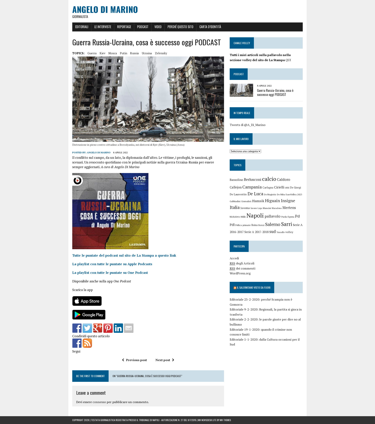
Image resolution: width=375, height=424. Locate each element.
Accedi (234, 258)
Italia (235, 207)
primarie (247, 225)
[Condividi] (77, 328)
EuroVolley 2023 (294, 194)
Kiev (102, 53)
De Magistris (270, 194)
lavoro (254, 208)
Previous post (136, 360)
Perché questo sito (180, 26)
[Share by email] (128, 328)
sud (272, 231)
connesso (99, 402)
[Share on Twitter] (87, 328)
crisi (287, 187)
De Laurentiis (238, 194)
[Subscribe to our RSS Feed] (87, 343)
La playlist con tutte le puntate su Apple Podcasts (112, 264)
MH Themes (225, 420)
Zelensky (161, 53)
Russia (134, 53)
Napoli (255, 215)
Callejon (236, 187)
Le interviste (102, 26)
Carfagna (267, 187)
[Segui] (77, 343)
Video (158, 26)
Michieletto (235, 216)
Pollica (238, 225)
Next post (162, 360)
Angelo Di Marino (99, 152)
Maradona (277, 208)
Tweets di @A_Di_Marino (247, 125)
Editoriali (81, 26)
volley (289, 232)
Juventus (245, 208)
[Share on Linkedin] (118, 328)
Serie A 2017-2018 (256, 232)
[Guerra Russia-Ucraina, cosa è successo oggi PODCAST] (241, 94)
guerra (92, 53)
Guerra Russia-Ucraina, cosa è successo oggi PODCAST (275, 92)
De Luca (255, 194)
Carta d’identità (210, 26)
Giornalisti (246, 201)
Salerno (272, 224)
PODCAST (239, 74)
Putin (123, 53)
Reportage (124, 26)
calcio (269, 178)
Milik (243, 216)
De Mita (281, 194)
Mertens (289, 207)
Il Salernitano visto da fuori (253, 287)
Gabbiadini (235, 201)
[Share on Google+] (97, 328)
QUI (288, 60)
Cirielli (279, 187)
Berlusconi (252, 179)
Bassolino (236, 180)
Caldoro (283, 179)
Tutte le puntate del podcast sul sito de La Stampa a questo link (124, 255)
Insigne (288, 200)
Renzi (261, 225)
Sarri (286, 224)
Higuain (272, 200)
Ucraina (147, 53)
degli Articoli (242, 263)
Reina (254, 225)
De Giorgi (295, 187)
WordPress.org (240, 273)
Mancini (267, 208)
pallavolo (272, 216)
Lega (260, 208)
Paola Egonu (287, 216)
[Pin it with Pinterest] (108, 328)
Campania (252, 187)
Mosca (112, 53)
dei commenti (242, 268)
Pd (297, 216)
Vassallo (281, 232)
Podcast (142, 26)
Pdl (232, 224)
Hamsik (258, 201)
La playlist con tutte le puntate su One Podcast (110, 272)
